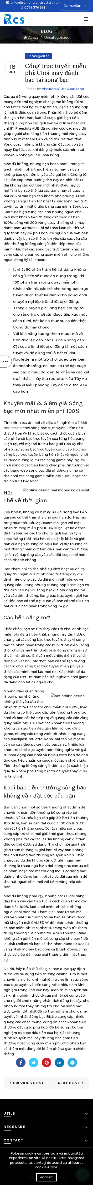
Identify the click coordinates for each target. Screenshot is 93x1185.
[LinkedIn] (59, 1062)
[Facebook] (21, 1062)
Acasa (33, 37)
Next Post (69, 1083)
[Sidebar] (6, 361)
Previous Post (28, 1083)
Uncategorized (56, 37)
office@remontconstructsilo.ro (34, 2)
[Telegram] (72, 1062)
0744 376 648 (34, 7)
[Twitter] (33, 1062)
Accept (46, 1177)
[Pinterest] (46, 1062)
